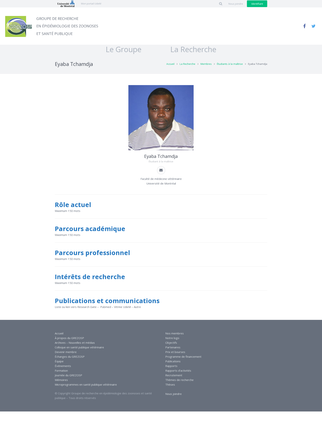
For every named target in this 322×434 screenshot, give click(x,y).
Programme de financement (183, 356)
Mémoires (61, 380)
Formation (61, 370)
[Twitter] (313, 26)
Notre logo (172, 338)
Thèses (170, 384)
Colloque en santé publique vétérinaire (79, 347)
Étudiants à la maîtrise (230, 64)
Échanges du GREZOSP (70, 356)
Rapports (171, 366)
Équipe (59, 361)
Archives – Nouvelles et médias (75, 342)
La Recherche (187, 64)
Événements (63, 366)
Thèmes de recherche (179, 380)
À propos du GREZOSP (69, 338)
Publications (173, 361)
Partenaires (172, 347)
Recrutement (173, 375)
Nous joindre (173, 394)
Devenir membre (66, 352)
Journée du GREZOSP (68, 375)
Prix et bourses (175, 352)
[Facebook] (304, 26)
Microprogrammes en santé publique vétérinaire (86, 384)
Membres (206, 64)
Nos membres (174, 333)
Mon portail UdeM (91, 3)
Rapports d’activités (178, 370)
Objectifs (171, 342)
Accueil (170, 64)
